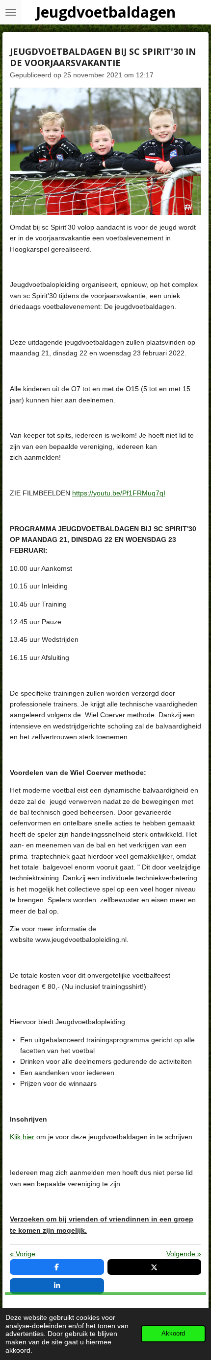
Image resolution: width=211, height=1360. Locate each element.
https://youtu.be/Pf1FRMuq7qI (118, 493)
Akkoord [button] (173, 1333)
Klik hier (22, 1137)
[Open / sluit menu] (11, 12)
